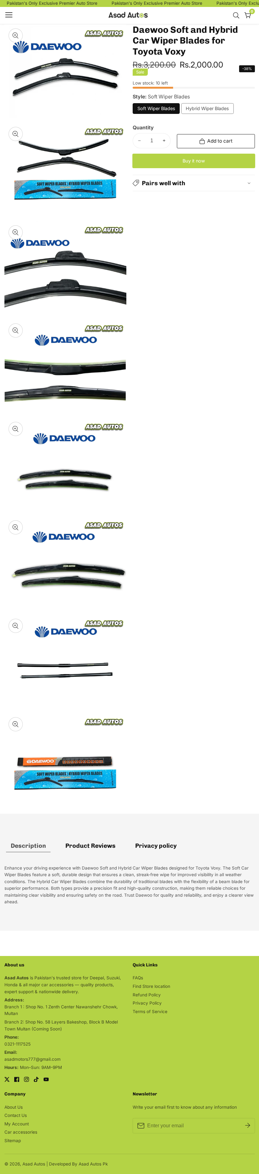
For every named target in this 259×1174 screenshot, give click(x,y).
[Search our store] (237, 15)
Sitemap (12, 1140)
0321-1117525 (17, 1044)
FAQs (138, 977)
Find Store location (151, 986)
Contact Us (15, 1115)
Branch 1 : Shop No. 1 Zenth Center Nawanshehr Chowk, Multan (61, 1010)
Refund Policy (147, 994)
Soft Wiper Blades (156, 110)
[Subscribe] (247, 1125)
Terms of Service (150, 1011)
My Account (16, 1123)
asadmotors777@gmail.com (32, 1059)
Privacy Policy (147, 1003)
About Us (13, 1107)
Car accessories (20, 1132)
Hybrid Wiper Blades (207, 110)
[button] (194, 183)
